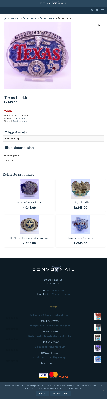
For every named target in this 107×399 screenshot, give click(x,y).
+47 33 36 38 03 (55, 290)
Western (15, 18)
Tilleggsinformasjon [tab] (16, 132)
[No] (103, 390)
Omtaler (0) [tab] (12, 138)
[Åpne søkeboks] (92, 10)
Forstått (42, 393)
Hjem (6, 18)
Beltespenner (30, 18)
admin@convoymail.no (57, 294)
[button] (99, 25)
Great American (20, 121)
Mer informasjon (60, 393)
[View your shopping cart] (97, 10)
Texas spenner (47, 18)
